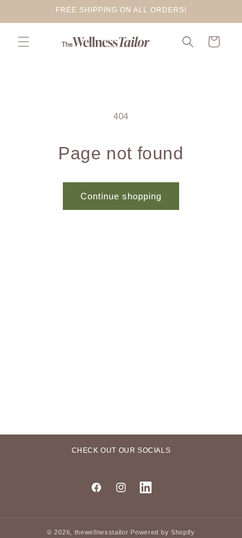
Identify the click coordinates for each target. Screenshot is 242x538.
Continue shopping (121, 196)
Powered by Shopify (162, 532)
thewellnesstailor (102, 532)
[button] (23, 42)
